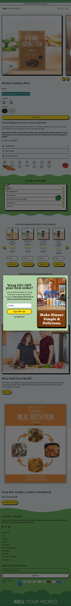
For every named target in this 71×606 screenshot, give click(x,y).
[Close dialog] (64, 279)
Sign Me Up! (19, 311)
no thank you (19, 317)
